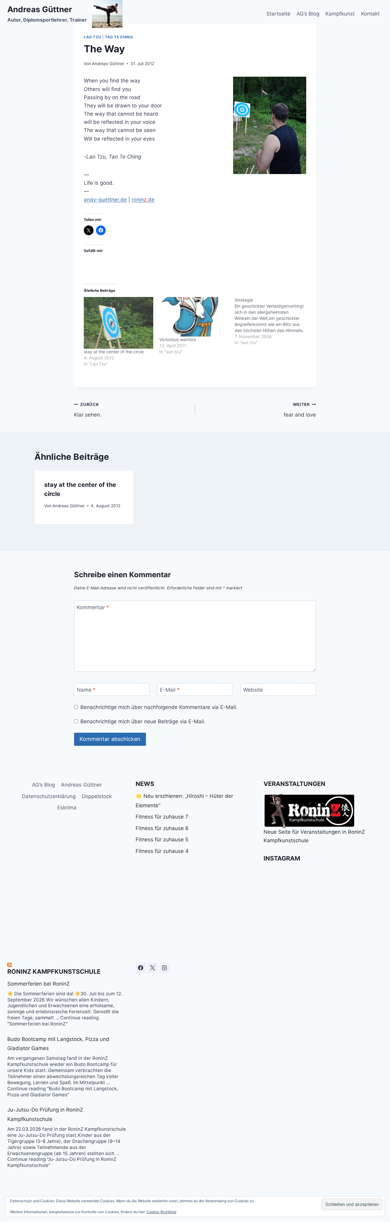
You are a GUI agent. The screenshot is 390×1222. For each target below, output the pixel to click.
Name (86, 690)
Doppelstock (97, 796)
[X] (152, 968)
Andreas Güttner (108, 63)
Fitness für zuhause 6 (162, 828)
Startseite (278, 14)
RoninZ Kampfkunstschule (54, 971)
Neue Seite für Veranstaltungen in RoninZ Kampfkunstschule (314, 836)
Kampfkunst (340, 14)
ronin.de (143, 200)
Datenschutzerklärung (49, 796)
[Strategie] (272, 321)
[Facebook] (141, 968)
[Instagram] (164, 968)
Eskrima (66, 808)
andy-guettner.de (105, 200)
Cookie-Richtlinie (161, 1212)
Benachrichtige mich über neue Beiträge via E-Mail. (142, 721)
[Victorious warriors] (194, 317)
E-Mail (170, 690)
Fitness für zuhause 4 (162, 851)
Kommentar (93, 607)
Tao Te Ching (119, 37)
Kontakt (370, 14)
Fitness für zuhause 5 (162, 839)
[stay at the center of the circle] (118, 323)
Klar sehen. (87, 410)
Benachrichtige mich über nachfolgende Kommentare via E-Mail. (158, 707)
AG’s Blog (307, 14)
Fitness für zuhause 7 (162, 817)
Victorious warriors (177, 339)
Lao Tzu (92, 37)
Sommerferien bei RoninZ (38, 984)
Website (253, 690)
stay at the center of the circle (114, 351)
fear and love (300, 410)
